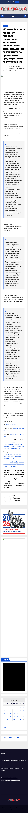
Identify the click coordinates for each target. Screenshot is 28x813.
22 (20, 716)
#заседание (21, 68)
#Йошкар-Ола (13, 71)
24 (4, 719)
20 (14, 716)
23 (23, 716)
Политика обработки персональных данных (13, 760)
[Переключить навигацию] (13, 15)
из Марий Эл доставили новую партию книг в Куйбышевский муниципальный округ (14, 464)
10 (4, 713)
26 (11, 719)
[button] (22, 15)
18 (7, 716)
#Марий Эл (21, 71)
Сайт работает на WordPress (9, 808)
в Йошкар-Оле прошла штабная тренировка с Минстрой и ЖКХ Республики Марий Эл (13, 456)
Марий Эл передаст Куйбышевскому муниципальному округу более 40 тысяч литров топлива (9, 479)
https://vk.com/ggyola (11, 424)
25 (7, 719)
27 (14, 719)
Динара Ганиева (15, 66)
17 (4, 716)
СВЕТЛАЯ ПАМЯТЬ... (12, 738)
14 (17, 713)
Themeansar (14, 810)
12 (11, 713)
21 (17, 716)
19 (11, 716)
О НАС (3, 753)
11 (7, 713)
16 (23, 713)
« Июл (4, 727)
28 (17, 719)
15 (20, 713)
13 (14, 713)
